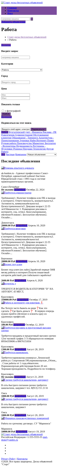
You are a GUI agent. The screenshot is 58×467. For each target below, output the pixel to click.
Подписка (6, 117)
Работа (4, 132)
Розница (18, 149)
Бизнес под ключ (13, 264)
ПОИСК (5, 114)
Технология (39, 149)
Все (3, 154)
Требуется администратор (17, 192)
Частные (10, 154)
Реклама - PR (49, 132)
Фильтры (6, 45)
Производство (24, 143)
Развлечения (8, 135)
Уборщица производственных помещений (26, 418)
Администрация (24, 135)
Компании (20, 154)
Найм (33, 140)
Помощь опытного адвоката (19, 168)
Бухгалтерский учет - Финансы (26, 132)
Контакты (22, 458)
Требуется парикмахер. (16, 352)
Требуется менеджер (15, 228)
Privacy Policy (8, 458)
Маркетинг (38, 143)
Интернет (41, 140)
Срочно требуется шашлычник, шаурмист (26, 380)
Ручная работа (9, 143)
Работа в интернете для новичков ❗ (23, 302)
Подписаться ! (38, 129)
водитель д (10, 283)
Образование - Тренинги (25, 137)
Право (50, 140)
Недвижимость (24, 146)
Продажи (28, 149)
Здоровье (25, 140)
